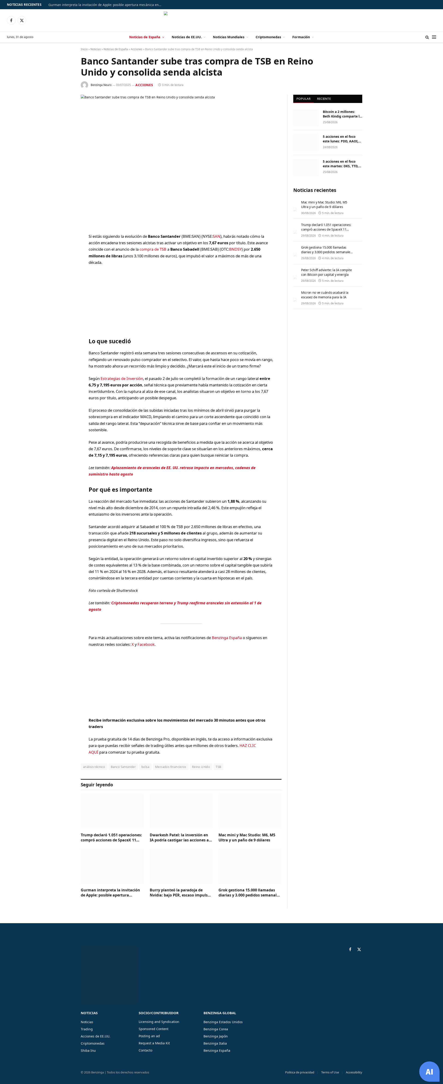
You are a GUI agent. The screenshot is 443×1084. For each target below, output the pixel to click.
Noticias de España (144, 37)
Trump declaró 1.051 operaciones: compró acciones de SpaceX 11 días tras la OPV (111, 838)
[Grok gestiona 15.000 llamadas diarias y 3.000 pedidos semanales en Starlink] (250, 866)
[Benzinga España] (221, 20)
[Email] (64, 295)
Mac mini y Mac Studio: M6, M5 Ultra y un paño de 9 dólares (247, 838)
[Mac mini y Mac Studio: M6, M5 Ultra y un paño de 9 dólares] (250, 811)
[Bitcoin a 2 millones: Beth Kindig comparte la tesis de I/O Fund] (306, 117)
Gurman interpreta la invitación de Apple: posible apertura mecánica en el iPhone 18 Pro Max (106, 5)
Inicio (84, 49)
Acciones (136, 49)
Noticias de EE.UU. (187, 37)
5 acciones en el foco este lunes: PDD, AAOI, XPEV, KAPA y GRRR (340, 139)
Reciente (324, 99)
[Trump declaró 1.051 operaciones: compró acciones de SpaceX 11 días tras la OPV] (112, 811)
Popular (303, 99)
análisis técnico (94, 767)
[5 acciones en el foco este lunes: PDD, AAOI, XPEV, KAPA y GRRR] (306, 142)
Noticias (95, 49)
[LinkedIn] (64, 271)
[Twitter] (64, 260)
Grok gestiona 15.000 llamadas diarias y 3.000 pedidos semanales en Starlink (250, 893)
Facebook (146, 644)
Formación (301, 37)
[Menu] (434, 37)
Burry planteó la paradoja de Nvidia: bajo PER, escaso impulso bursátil (180, 893)
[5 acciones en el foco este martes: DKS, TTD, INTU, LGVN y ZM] (306, 167)
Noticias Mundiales (228, 37)
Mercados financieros (170, 767)
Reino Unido (201, 767)
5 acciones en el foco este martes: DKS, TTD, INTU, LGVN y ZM (340, 163)
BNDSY (235, 249)
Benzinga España (227, 637)
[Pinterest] (64, 283)
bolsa (145, 767)
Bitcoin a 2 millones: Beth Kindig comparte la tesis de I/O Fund (342, 114)
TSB (218, 767)
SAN (216, 236)
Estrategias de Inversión (122, 378)
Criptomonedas (268, 37)
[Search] (427, 37)
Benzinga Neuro (101, 85)
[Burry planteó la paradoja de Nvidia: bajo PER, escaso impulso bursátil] (181, 866)
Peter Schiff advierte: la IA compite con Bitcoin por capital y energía (326, 272)
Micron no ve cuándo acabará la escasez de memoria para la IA (324, 294)
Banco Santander (123, 767)
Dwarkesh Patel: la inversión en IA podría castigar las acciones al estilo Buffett (180, 838)
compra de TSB (153, 249)
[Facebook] (64, 248)
